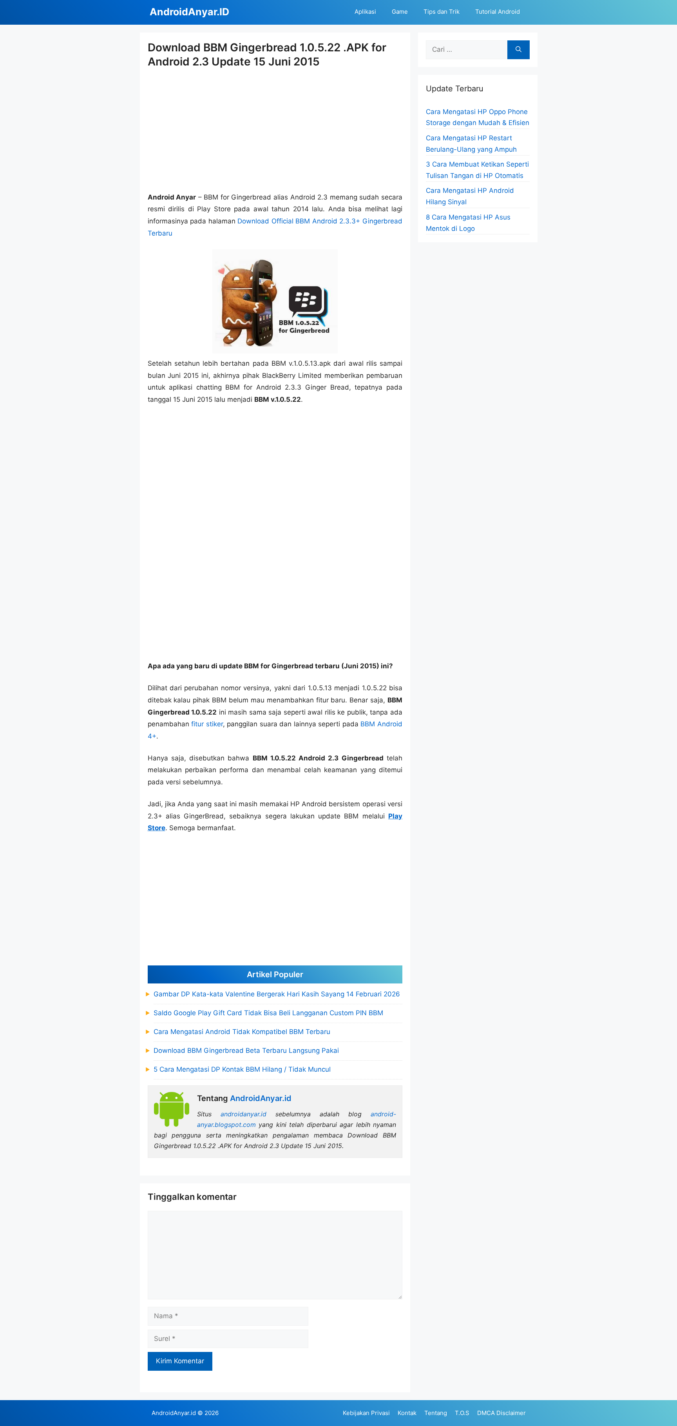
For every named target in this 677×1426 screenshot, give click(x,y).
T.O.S (462, 1413)
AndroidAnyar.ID (189, 12)
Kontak (407, 1413)
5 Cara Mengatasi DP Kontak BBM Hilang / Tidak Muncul (242, 1069)
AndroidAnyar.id (174, 1413)
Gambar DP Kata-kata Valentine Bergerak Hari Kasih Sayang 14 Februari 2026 (277, 994)
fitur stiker (207, 724)
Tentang (435, 1413)
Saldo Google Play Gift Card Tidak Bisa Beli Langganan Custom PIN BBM (268, 1013)
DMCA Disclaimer (501, 1413)
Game (400, 11)
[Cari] (518, 49)
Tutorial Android (497, 11)
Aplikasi (365, 11)
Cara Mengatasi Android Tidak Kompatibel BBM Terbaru (242, 1032)
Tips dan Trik (442, 11)
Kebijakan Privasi (366, 1413)
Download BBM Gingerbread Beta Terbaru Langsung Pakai (246, 1050)
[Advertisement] (275, 130)
